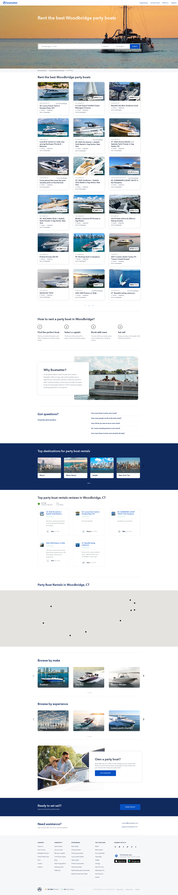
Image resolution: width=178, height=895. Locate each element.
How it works (41, 850)
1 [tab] (88, 483)
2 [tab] (89, 483)
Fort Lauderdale (100, 853)
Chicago (97, 863)
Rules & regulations (60, 863)
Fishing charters (76, 850)
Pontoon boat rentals (77, 863)
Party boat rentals (76, 867)
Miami (97, 846)
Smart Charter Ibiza (43, 856)
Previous (33, 466)
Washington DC (100, 870)
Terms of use (129, 889)
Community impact (60, 856)
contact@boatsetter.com (130, 823)
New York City (99, 867)
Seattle (97, 860)
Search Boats (130, 807)
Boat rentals (74, 846)
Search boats (58, 846)
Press (39, 860)
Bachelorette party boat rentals (80, 870)
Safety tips (57, 870)
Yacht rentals (75, 860)
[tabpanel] (49, 468)
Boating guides (59, 867)
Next (143, 466)
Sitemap (137, 889)
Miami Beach (99, 850)
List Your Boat (105, 773)
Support (174, 3)
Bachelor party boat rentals (79, 874)
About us (165, 3)
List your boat (155, 3)
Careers (40, 863)
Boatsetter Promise (43, 853)
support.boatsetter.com (130, 827)
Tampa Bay (98, 856)
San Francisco (99, 874)
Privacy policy (119, 889)
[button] (120, 620)
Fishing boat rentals (77, 853)
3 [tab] (90, 692)
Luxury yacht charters (77, 856)
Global (97, 877)
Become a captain (59, 853)
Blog (55, 860)
